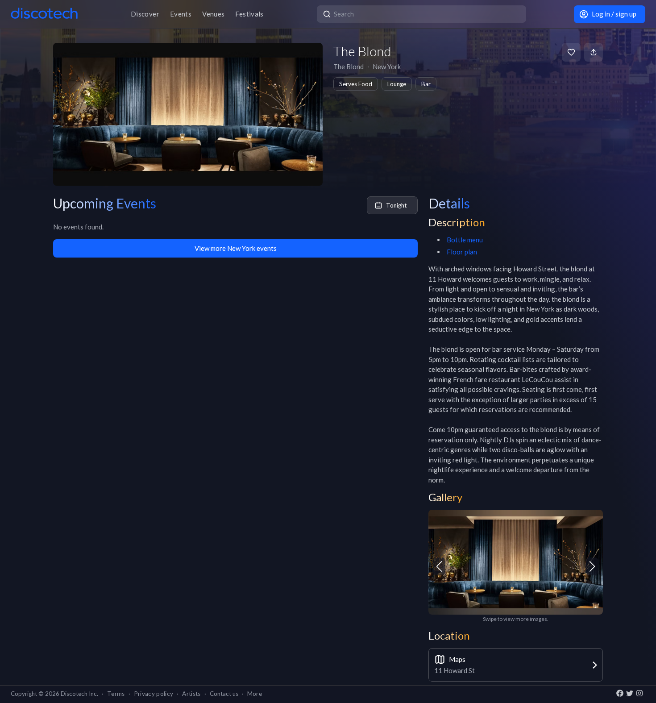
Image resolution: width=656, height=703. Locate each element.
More (254, 693)
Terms (116, 693)
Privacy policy (154, 693)
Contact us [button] (224, 693)
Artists (191, 693)
